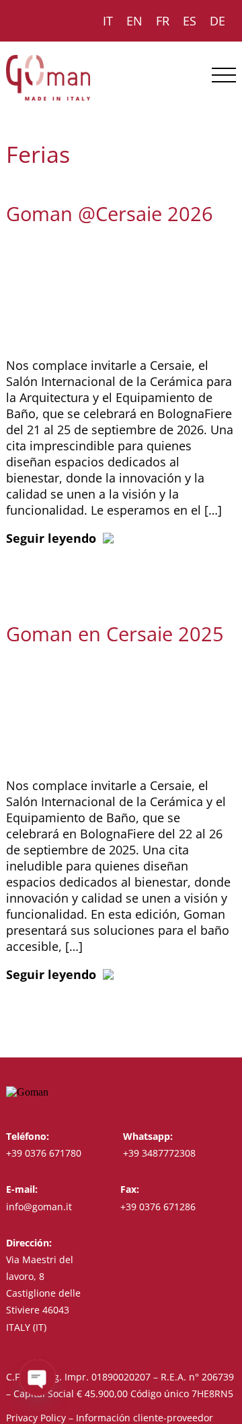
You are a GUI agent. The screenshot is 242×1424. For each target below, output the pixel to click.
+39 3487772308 (159, 1153)
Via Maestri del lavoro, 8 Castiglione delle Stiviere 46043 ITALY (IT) (43, 1293)
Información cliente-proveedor (144, 1417)
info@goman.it (39, 1206)
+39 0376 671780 (43, 1153)
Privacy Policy (36, 1417)
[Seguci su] (204, 1092)
